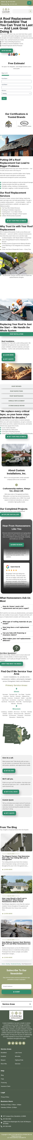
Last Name (5, 84)
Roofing (8, 963)
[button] (3, 124)
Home (3, 963)
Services (4, 90)
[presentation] (9, 1043)
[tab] (16, 334)
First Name (5, 78)
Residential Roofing (16, 963)
